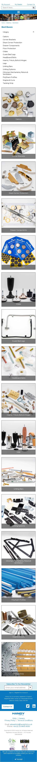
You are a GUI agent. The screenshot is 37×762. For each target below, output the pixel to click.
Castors (6, 37)
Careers (22, 718)
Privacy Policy (10, 720)
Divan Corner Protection (12, 43)
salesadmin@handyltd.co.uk (21, 724)
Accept (19, 759)
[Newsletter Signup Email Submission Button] (30, 688)
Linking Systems (9, 69)
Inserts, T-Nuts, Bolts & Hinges (14, 60)
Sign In (11, 692)
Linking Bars (7, 66)
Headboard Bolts (9, 57)
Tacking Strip (8, 83)
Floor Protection (9, 48)
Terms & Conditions (25, 720)
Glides (5, 51)
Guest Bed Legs (9, 54)
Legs (5, 63)
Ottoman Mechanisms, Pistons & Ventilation (15, 73)
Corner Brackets (9, 40)
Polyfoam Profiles (10, 77)
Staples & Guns (9, 80)
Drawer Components (11, 45)
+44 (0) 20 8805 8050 (21, 726)
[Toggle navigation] (18, 12)
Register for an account (21, 692)
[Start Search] (33, 7)
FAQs (14, 718)
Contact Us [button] (7, 707)
